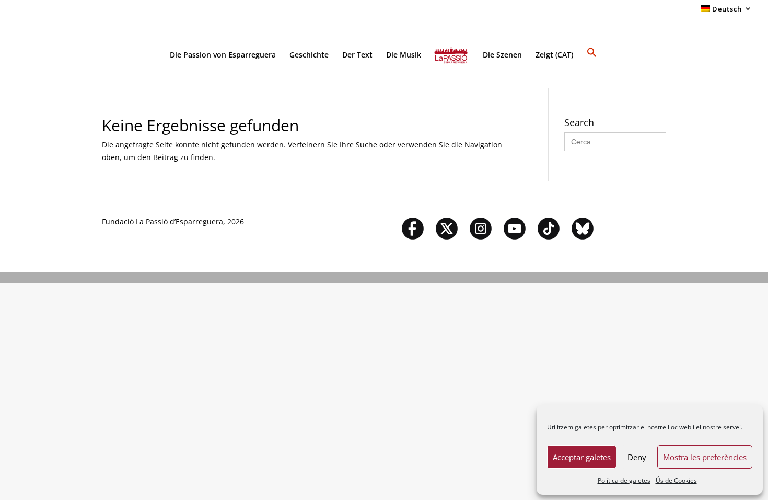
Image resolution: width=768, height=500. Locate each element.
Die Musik (403, 55)
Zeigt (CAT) (554, 55)
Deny (636, 457)
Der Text (357, 55)
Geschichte (309, 55)
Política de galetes (624, 480)
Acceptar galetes (582, 457)
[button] (592, 67)
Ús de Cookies (676, 480)
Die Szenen (502, 55)
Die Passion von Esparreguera (223, 55)
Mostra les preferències (705, 457)
